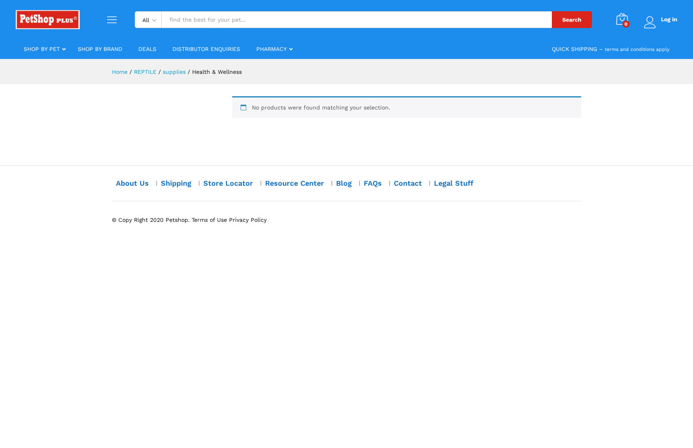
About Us (132, 183)
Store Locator (228, 183)
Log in (669, 19)
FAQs (373, 183)
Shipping (176, 183)
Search (572, 19)
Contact (408, 183)
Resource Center (294, 183)
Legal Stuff (454, 183)
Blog (344, 183)
